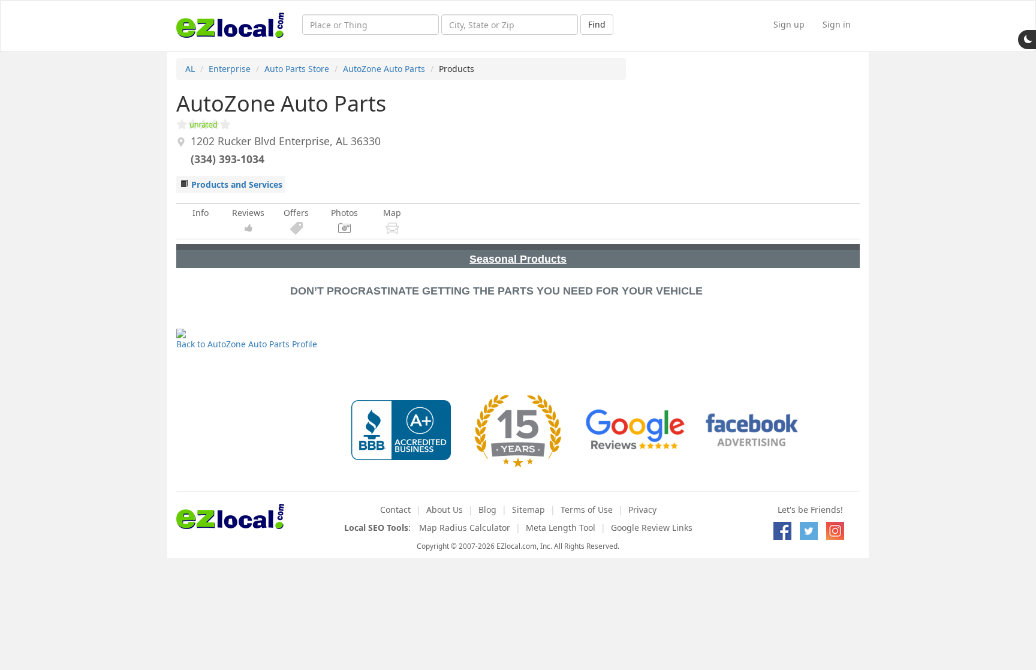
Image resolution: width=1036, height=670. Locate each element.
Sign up (789, 24)
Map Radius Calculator (464, 527)
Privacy (642, 509)
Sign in (837, 24)
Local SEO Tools (376, 527)
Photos (344, 212)
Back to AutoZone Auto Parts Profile (246, 344)
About (444, 509)
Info (200, 212)
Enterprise (230, 68)
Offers (296, 212)
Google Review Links (651, 527)
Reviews (248, 212)
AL (190, 68)
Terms (587, 509)
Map (392, 212)
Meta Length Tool (560, 527)
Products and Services (236, 184)
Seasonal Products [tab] (518, 259)
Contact (395, 509)
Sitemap (528, 509)
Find (597, 24)
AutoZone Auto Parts (384, 68)
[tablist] (518, 256)
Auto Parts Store (296, 68)
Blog (487, 509)
